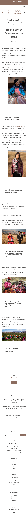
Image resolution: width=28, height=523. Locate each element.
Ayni (14, 453)
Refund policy (14, 469)
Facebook (14, 495)
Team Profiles (14, 480)
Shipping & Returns (14, 461)
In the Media (14, 487)
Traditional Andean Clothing (14, 452)
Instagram (14, 498)
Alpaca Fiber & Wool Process (14, 446)
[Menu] (3, 12)
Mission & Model (14, 477)
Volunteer (14, 464)
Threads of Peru (18, 507)
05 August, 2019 (14, 410)
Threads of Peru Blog (13, 22)
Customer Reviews (14, 486)
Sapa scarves (19, 126)
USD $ (13, 512)
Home (5, 22)
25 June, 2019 (14, 417)
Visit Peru (14, 466)
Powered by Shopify (14, 509)
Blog (14, 484)
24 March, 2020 (14, 402)
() (23, 6)
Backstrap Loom (14, 445)
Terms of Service (14, 468)
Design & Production (14, 443)
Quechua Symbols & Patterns (14, 450)
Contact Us (14, 462)
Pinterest (14, 497)
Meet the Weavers (14, 479)
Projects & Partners (14, 482)
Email (14, 500)
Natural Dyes (14, 448)
